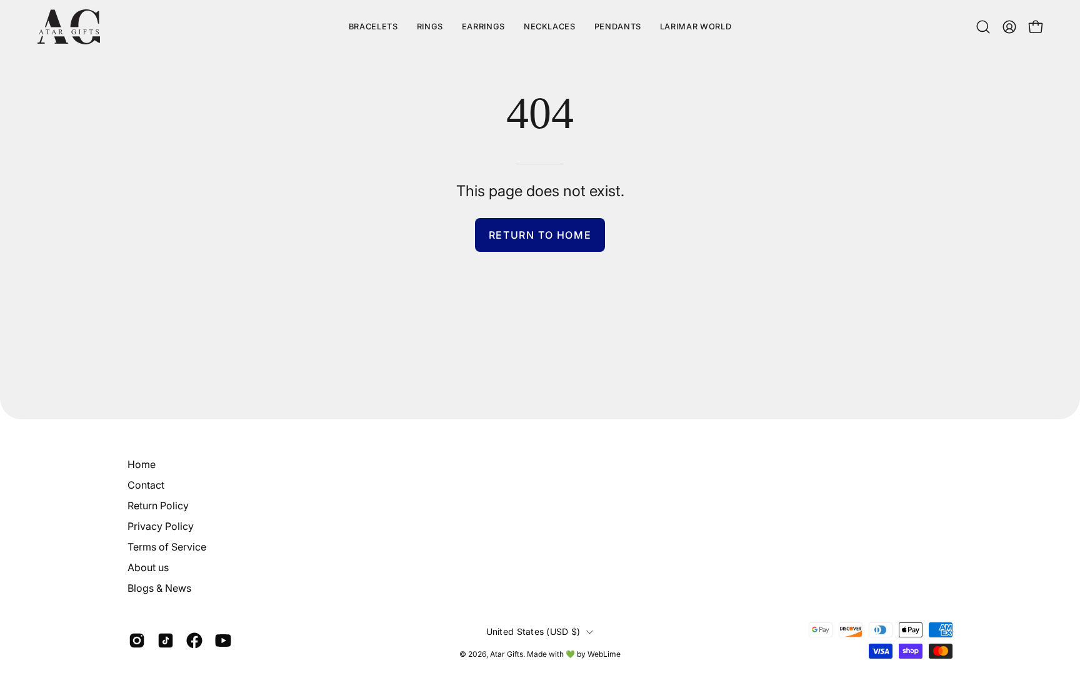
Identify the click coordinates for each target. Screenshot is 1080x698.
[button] (696, 27)
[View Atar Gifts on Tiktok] (165, 640)
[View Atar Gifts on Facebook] (194, 640)
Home (142, 464)
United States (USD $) (533, 631)
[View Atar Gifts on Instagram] (137, 640)
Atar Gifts (506, 654)
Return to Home (540, 235)
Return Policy (158, 505)
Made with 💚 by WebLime (574, 654)
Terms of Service (167, 547)
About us (148, 567)
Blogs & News (159, 588)
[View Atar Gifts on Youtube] (223, 640)
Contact (146, 485)
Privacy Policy (161, 526)
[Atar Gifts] (69, 26)
